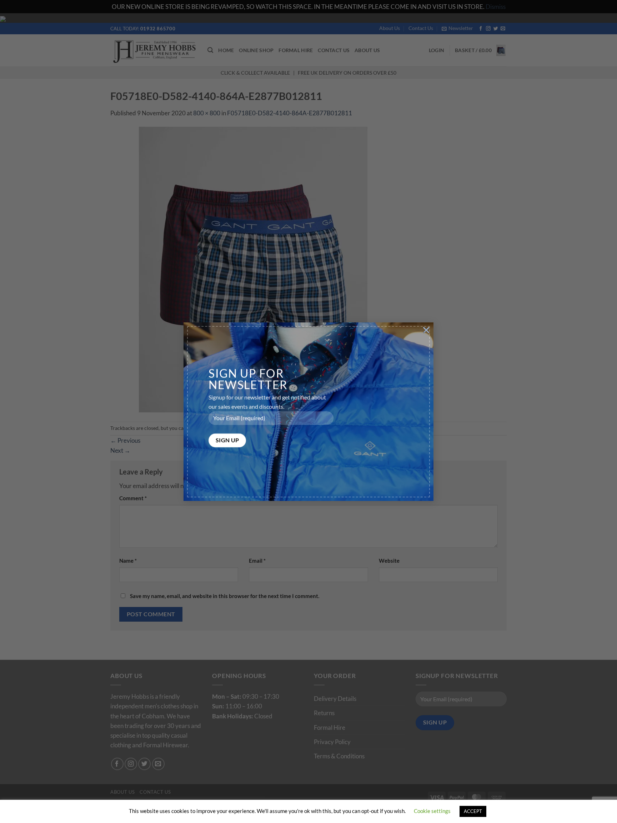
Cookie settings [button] (432, 811)
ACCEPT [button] (473, 811)
